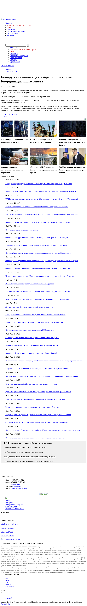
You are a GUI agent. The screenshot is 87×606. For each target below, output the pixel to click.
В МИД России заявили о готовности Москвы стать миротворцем (28, 443)
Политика (9, 69)
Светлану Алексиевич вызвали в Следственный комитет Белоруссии (32, 338)
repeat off (8, 598)
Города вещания (7, 532)
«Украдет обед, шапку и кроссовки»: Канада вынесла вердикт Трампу (30, 457)
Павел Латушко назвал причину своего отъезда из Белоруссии (29, 284)
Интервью (11, 29)
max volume (9, 586)
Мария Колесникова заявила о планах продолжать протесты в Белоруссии (34, 322)
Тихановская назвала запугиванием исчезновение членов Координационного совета (38, 291)
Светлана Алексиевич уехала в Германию (21, 230)
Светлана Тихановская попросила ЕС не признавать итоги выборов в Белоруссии (37, 422)
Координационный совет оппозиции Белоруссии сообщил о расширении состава (36, 368)
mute (7, 582)
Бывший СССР (11, 71)
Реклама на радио (7, 528)
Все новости (6, 116)
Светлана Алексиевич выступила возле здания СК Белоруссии (29, 330)
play (6, 578)
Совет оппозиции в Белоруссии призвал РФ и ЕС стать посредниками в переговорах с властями (42, 430)
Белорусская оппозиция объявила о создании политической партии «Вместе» (35, 315)
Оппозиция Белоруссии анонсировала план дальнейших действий (31, 353)
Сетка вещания (12, 33)
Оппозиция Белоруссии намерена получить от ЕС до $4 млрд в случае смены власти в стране (41, 261)
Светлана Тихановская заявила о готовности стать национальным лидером (34, 438)
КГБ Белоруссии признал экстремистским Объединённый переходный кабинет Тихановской (41, 199)
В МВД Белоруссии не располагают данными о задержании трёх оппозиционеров (37, 299)
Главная (4, 66)
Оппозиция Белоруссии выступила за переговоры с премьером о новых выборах (36, 238)
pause (7, 580)
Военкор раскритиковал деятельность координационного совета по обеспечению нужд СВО (41, 191)
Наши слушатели (7, 536)
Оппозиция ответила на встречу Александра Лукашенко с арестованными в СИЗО (37, 222)
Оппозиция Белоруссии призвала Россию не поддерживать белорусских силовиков (37, 268)
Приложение (15, 62)
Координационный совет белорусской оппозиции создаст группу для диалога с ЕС (37, 245)
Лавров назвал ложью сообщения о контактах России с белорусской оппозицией (36, 207)
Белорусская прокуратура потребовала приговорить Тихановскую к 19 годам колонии (38, 184)
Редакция (10, 35)
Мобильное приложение (14, 509)
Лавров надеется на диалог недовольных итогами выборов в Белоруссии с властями (38, 415)
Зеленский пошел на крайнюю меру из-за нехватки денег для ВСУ (29, 461)
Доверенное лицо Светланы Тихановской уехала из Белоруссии (30, 307)
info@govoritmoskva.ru (20, 488)
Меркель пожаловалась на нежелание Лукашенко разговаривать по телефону (35, 399)
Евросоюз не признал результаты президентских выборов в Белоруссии (33, 407)
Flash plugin (5, 604)
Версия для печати (10, 114)
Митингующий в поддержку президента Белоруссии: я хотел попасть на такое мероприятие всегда (43, 361)
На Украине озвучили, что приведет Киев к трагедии (23, 452)
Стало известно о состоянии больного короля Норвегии (25, 447)
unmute (8, 584)
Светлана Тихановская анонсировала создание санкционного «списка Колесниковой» (38, 253)
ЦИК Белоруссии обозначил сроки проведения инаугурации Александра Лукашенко (38, 392)
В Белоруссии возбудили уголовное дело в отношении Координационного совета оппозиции (41, 376)
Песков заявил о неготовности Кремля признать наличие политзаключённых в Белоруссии (40, 276)
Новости (8, 23)
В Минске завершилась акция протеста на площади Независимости (31, 345)
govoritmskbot (15, 484)
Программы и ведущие (16, 31)
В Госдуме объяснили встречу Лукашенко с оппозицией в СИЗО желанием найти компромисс (42, 214)
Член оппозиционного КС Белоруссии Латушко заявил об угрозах (31, 384)
